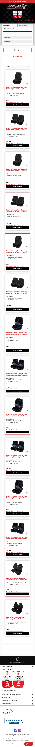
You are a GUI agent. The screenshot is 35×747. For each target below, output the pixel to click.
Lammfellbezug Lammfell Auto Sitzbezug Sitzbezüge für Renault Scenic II (17, 415)
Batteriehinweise (25, 734)
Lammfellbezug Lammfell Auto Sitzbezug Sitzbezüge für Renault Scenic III (17, 497)
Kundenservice (6, 704)
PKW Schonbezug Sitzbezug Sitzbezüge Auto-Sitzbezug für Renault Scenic (16, 578)
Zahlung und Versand (17, 735)
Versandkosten (25, 738)
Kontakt (6, 734)
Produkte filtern (18, 56)
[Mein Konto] (25, 20)
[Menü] (3, 20)
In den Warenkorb (17, 104)
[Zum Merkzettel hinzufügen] (27, 83)
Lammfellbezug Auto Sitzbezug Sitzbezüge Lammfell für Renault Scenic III (17, 251)
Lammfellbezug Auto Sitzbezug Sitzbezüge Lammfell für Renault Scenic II (17, 169)
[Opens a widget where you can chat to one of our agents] (28, 744)
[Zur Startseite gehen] (17, 6)
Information (6, 697)
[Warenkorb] (32, 20)
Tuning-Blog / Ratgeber (9, 700)
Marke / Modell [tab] (6, 25)
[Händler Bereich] (29, 20)
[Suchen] (18, 20)
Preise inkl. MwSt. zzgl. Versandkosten (14, 102)
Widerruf (19, 734)
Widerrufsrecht (12, 734)
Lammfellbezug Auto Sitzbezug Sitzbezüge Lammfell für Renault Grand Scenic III (17, 88)
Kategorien (18, 50)
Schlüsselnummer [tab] (23, 25)
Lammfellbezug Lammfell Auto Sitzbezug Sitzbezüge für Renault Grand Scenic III (17, 333)
